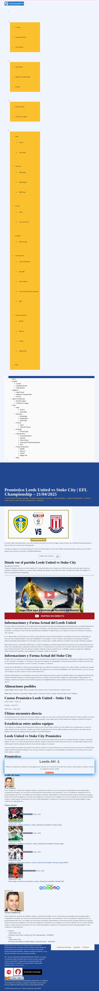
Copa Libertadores (24, 261)
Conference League (21, 116)
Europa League (19, 106)
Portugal (17, 236)
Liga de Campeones (17, 100)
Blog (16, 365)
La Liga (17, 27)
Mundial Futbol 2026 (29, 871)
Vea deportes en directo (12, 566)
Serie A (21, 142)
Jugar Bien (76, 947)
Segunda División (20, 37)
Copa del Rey (19, 47)
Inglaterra (14, 61)
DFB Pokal (22, 192)
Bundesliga (22, 172)
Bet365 (21, 321)
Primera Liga (23, 242)
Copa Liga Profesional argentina (29, 291)
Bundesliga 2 (23, 182)
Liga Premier (19, 67)
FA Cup (17, 87)
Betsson (21, 331)
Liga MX (22, 271)
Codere (21, 341)
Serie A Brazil (23, 281)
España (13, 21)
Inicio (13, 11)
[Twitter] (44, 888)
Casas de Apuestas (20, 315)
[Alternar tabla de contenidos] (56, 556)
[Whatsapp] (48, 888)
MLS (20, 301)
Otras (13, 130)
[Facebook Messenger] (58, 888)
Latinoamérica (19, 255)
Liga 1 (21, 212)
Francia (17, 206)
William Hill (22, 351)
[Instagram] (54, 888)
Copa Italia (22, 152)
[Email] (51, 888)
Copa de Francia (24, 222)
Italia (16, 136)
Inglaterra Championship (22, 77)
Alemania (18, 166)
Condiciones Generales (64, 947)
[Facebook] (41, 888)
